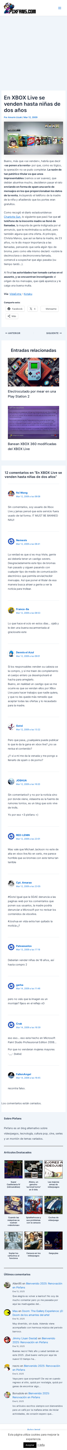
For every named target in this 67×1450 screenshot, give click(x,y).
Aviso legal (33, 1429)
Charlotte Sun (12, 216)
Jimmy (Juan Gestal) (25, 1338)
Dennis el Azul (25, 652)
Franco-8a (22, 609)
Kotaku (28, 294)
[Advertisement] (33, 51)
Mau (15, 1311)
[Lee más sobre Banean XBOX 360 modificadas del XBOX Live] (33, 422)
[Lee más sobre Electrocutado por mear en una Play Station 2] (33, 371)
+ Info (41, 1445)
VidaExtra (15, 294)
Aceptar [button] (30, 1445)
